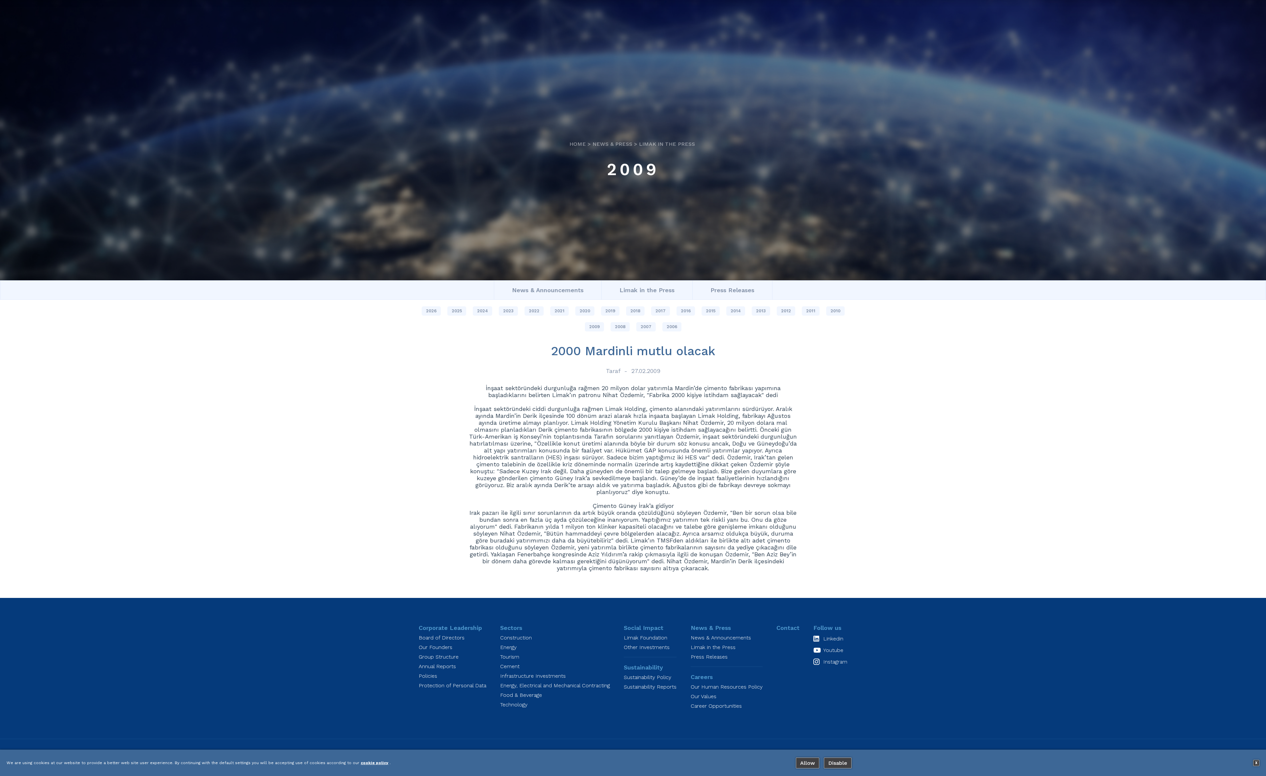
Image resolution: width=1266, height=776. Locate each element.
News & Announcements (548, 290)
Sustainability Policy (647, 677)
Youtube (833, 650)
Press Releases (732, 290)
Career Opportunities (716, 706)
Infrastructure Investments (533, 676)
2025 (457, 310)
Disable (837, 763)
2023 (508, 310)
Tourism (509, 657)
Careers (702, 676)
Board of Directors (442, 638)
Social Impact (643, 627)
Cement (510, 666)
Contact (787, 627)
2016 (686, 310)
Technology (514, 704)
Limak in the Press (667, 144)
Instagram (835, 662)
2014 (736, 310)
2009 (633, 169)
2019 (610, 310)
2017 (660, 310)
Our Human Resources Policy (727, 687)
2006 (672, 326)
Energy (508, 647)
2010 (835, 310)
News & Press (612, 144)
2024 (482, 310)
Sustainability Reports (650, 687)
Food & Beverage (521, 695)
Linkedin (833, 639)
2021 (559, 310)
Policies (428, 676)
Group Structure (439, 657)
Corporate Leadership (450, 627)
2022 (534, 310)
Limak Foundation (645, 638)
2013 (761, 310)
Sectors (511, 627)
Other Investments (647, 647)
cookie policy (374, 762)
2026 (431, 310)
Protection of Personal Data (452, 685)
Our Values (703, 696)
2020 (585, 310)
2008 (620, 326)
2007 (646, 326)
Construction (516, 638)
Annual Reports (437, 666)
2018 (635, 310)
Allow (807, 763)
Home (577, 144)
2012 (786, 310)
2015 (710, 310)
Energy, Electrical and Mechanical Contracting (555, 685)
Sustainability (643, 667)
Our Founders (435, 647)
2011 (810, 310)
